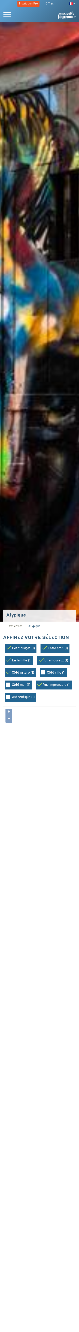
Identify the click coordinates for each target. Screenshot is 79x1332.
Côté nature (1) (23, 673)
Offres (50, 4)
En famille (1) (21, 661)
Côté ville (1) (56, 673)
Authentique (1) (23, 697)
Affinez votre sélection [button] (36, 638)
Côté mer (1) (21, 685)
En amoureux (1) (56, 661)
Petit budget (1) (23, 648)
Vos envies (15, 626)
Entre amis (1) (58, 648)
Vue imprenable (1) (56, 685)
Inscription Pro (28, 4)
